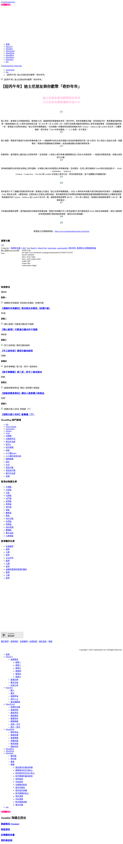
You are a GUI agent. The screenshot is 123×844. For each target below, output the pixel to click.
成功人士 (14, 699)
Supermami (10, 70)
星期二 (18, 665)
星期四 (18, 671)
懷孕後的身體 (21, 790)
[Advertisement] (61, 24)
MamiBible (10, 53)
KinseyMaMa (11, 427)
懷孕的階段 (20, 788)
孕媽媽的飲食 (21, 785)
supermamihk (62, 248)
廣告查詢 (43, 641)
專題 (12, 765)
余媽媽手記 (10, 439)
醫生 (12, 693)
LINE (24, 248)
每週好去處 (15, 707)
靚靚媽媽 (14, 721)
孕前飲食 (19, 782)
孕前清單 (19, 799)
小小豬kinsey (11, 453)
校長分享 (14, 685)
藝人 (12, 690)
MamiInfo (9, 60)
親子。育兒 (15, 727)
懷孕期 (13, 759)
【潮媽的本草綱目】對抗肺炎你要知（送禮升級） (26, 308)
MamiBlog (10, 55)
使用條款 (14, 641)
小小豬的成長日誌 (13, 456)
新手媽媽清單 (21, 802)
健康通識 (14, 738)
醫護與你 (14, 718)
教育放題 (14, 744)
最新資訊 (14, 713)
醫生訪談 (14, 682)
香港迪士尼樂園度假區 (86, 248)
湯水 (8, 462)
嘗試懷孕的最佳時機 (24, 767)
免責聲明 (24, 641)
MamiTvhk (42, 248)
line (7, 62)
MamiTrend (10, 51)
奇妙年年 (72, 248)
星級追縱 (14, 710)
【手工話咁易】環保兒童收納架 (17, 350)
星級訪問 (14, 680)
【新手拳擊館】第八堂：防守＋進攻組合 (21, 372)
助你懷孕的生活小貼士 (25, 773)
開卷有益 (14, 732)
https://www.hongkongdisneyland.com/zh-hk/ (72, 231)
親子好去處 (10, 473)
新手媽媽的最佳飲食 (24, 776)
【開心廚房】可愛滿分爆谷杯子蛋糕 (19, 329)
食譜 (8, 476)
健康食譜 (14, 735)
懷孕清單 (19, 796)
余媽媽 (9, 436)
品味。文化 (15, 724)
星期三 (18, 668)
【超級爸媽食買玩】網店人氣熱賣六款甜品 (22, 393)
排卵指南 (19, 779)
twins (8, 433)
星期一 (18, 662)
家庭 (8, 450)
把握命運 (14, 741)
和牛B (8, 445)
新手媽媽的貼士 (22, 793)
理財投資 (14, 747)
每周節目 (14, 659)
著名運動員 (15, 702)
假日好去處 (10, 442)
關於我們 (5, 641)
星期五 (18, 674)
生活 (8, 465)
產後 (12, 762)
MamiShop (10, 57)
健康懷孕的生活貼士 (24, 770)
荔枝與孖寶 (10, 470)
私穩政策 (33, 641)
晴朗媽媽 (9, 459)
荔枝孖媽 (9, 468)
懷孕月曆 (19, 805)
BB (7, 424)
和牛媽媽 (9, 447)
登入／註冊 (6, 5)
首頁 (8, 44)
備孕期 (13, 756)
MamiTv (34, 248)
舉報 (50, 641)
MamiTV (9, 47)
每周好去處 (16, 248)
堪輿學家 (14, 696)
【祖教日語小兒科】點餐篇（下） (18, 414)
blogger (9, 431)
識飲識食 (14, 716)
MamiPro (9, 49)
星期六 (18, 677)
